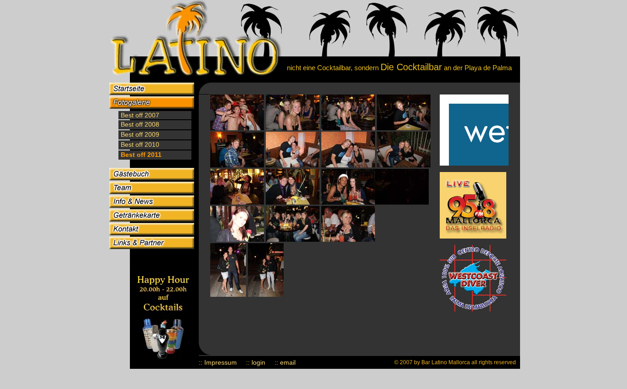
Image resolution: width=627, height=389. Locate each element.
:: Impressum (218, 362)
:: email (285, 362)
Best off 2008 (139, 124)
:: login (255, 362)
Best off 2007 (140, 115)
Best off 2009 (139, 134)
